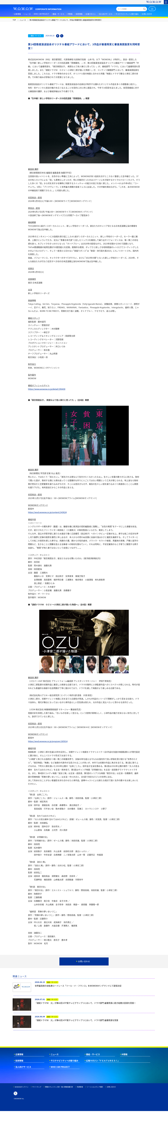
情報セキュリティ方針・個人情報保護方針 (59, 1087)
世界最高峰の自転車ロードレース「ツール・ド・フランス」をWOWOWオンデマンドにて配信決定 (78, 985)
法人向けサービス (23, 1066)
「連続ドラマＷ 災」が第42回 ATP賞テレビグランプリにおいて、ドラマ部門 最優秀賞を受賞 (76, 1020)
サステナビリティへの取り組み (64, 1060)
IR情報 (124, 1054)
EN (152, 9)
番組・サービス (93, 1054)
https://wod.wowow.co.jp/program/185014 (48, 741)
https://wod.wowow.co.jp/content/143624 (47, 512)
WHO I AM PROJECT (60, 1066)
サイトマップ (36, 1087)
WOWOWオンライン (21, 1087)
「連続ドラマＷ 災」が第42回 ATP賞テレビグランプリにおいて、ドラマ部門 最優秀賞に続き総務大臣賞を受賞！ (85, 1002)
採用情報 (19, 1060)
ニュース (55, 1054)
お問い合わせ (111, 1087)
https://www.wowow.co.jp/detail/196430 (46, 388)
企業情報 (19, 1054)
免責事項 (80, 1087)
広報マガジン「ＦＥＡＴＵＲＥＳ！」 (103, 1060)
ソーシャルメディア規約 (95, 1087)
